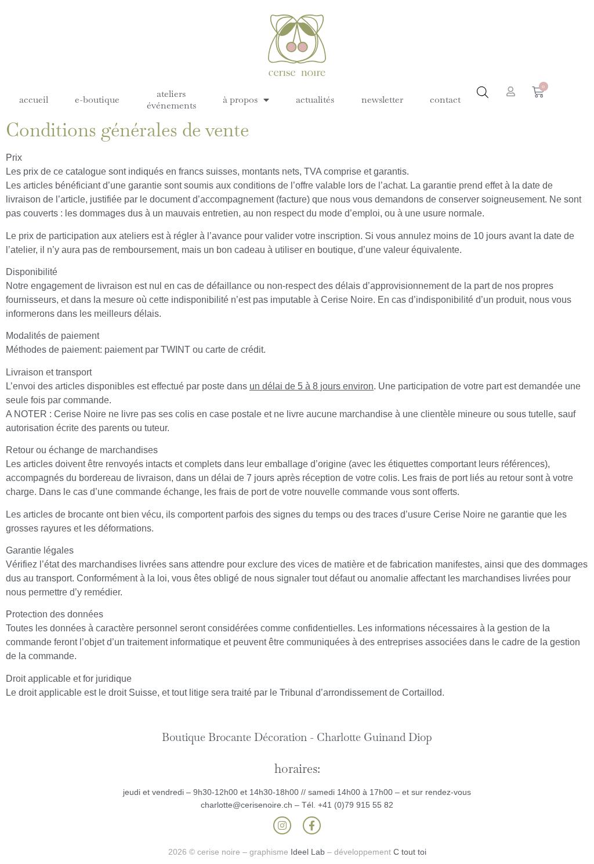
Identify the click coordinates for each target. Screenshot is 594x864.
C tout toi (409, 851)
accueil (33, 99)
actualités (315, 99)
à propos (240, 99)
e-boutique (97, 99)
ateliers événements (171, 99)
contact (445, 99)
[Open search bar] (482, 92)
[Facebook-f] (312, 825)
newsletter (382, 99)
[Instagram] (282, 825)
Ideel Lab (308, 851)
